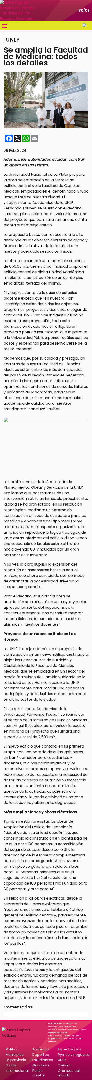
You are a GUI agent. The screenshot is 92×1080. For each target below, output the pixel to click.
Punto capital (38, 1072)
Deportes (40, 1054)
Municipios (15, 1054)
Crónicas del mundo (69, 1072)
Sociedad (40, 1049)
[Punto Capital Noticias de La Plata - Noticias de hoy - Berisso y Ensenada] (17, 10)
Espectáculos (69, 1049)
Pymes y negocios (74, 1054)
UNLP (62, 1059)
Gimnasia (40, 1065)
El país (11, 1065)
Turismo (65, 1065)
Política (12, 1049)
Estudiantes (42, 1059)
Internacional (17, 1070)
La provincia (16, 1059)
